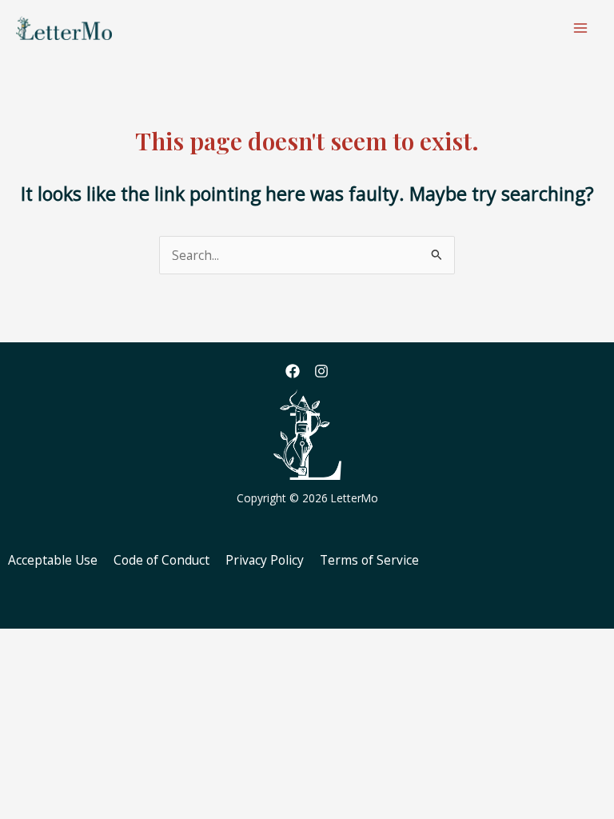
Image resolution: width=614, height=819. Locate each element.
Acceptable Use (53, 560)
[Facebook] (292, 371)
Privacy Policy (264, 560)
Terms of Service (369, 560)
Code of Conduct (161, 560)
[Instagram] (321, 371)
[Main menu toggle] (581, 27)
